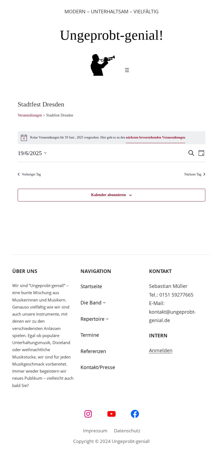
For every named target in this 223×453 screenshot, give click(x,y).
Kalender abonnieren (108, 195)
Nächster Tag (192, 174)
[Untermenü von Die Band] (104, 302)
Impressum (95, 430)
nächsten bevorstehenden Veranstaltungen (155, 137)
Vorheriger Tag (31, 174)
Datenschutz (127, 430)
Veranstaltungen (30, 115)
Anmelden (160, 350)
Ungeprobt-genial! (111, 35)
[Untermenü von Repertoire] (107, 318)
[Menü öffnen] (127, 70)
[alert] (112, 137)
